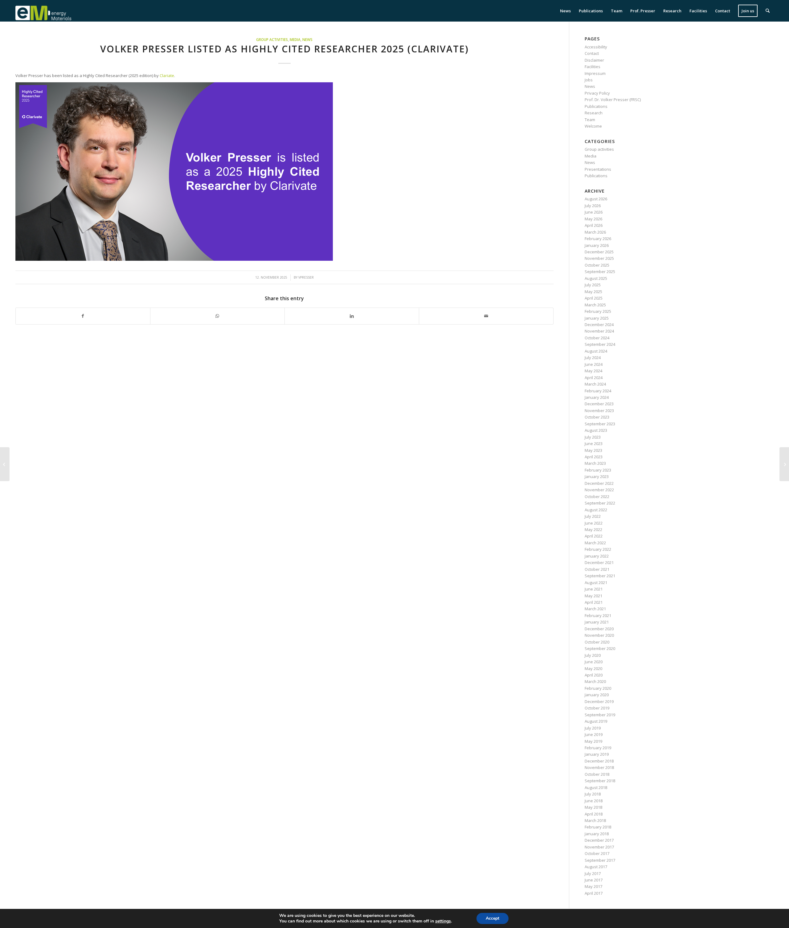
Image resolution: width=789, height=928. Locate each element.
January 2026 (597, 245)
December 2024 (599, 324)
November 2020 (599, 635)
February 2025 (598, 311)
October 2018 (597, 774)
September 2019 (600, 714)
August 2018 (596, 787)
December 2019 (599, 701)
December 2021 (599, 562)
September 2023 (600, 424)
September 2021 (600, 575)
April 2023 (594, 457)
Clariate (167, 75)
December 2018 (599, 761)
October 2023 (597, 417)
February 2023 (598, 470)
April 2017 (594, 893)
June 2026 (594, 212)
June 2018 (594, 800)
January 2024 (597, 397)
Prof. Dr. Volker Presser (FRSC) (613, 99)
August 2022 (596, 510)
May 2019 (593, 741)
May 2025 (593, 291)
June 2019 (594, 734)
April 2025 (594, 298)
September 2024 (600, 344)
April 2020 (594, 675)
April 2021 (594, 602)
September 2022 (600, 503)
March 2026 (595, 232)
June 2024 (594, 364)
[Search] (768, 11)
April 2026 (594, 225)
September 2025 (600, 271)
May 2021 (593, 596)
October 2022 (597, 496)
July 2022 (593, 516)
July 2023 (593, 437)
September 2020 (600, 648)
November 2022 (599, 490)
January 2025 (597, 318)
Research (594, 113)
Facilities (592, 66)
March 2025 (595, 305)
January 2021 (597, 622)
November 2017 (599, 847)
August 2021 (596, 582)
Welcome (593, 126)
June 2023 (594, 443)
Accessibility (596, 47)
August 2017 (596, 866)
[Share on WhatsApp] (217, 316)
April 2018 (594, 814)
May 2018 (593, 807)
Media (295, 39)
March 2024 (595, 384)
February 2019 (598, 747)
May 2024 (593, 371)
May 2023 (593, 450)
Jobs (589, 80)
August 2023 (596, 430)
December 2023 (599, 404)
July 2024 (593, 357)
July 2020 (593, 655)
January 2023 (597, 476)
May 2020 (593, 668)
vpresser (306, 277)
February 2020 (598, 688)
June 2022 (594, 523)
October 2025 (597, 265)
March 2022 (595, 543)
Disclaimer (594, 60)
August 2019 (596, 721)
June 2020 (594, 661)
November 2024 (599, 331)
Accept (492, 918)
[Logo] (43, 11)
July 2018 (593, 794)
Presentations (598, 169)
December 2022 (599, 483)
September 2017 (600, 860)
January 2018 (597, 833)
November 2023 (599, 410)
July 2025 (593, 285)
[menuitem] (565, 11)
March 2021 (595, 608)
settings (443, 921)
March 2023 (595, 463)
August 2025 (596, 278)
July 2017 (593, 873)
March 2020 (595, 681)
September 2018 (600, 780)
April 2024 (594, 377)
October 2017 (597, 853)
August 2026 (596, 199)
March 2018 (595, 820)
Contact (592, 53)
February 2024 (598, 391)
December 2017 (599, 840)
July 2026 (593, 205)
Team (590, 119)
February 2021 (598, 615)
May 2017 (593, 886)
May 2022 (593, 529)
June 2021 (594, 589)
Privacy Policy (597, 93)
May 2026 (593, 219)
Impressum (595, 73)
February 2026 (598, 238)
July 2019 (593, 728)
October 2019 (597, 708)
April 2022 (594, 536)
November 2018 (599, 767)
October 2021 (597, 569)
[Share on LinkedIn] (352, 316)
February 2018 (598, 827)
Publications (596, 106)
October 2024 (597, 338)
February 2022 (598, 549)
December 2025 (599, 252)
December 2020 (599, 629)
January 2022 (597, 556)
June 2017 (594, 880)
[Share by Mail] (486, 316)
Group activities (272, 39)
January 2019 (597, 754)
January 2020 (597, 694)
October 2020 (597, 642)
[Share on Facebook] (83, 316)
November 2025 (599, 258)
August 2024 (596, 351)
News (307, 39)
